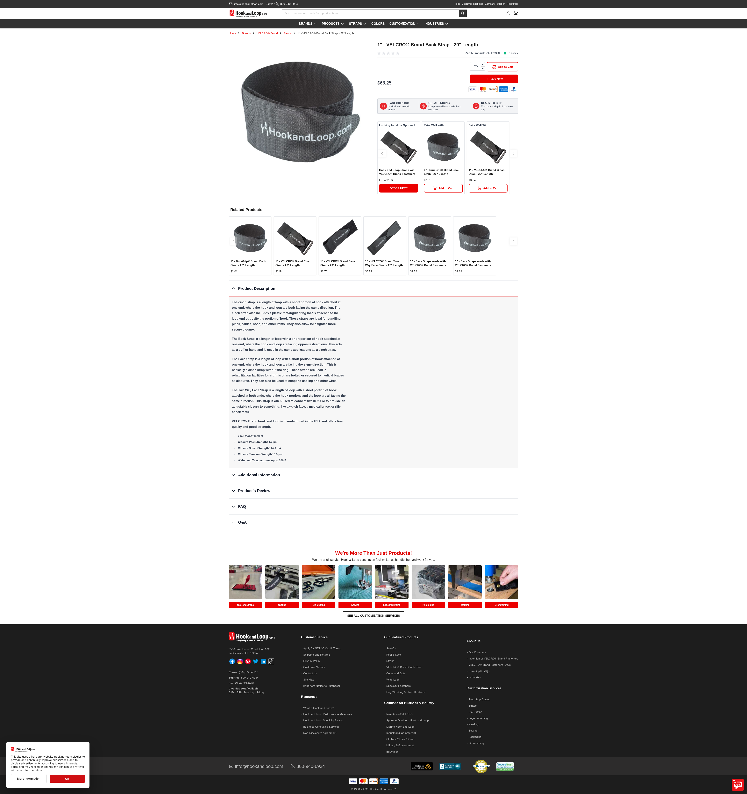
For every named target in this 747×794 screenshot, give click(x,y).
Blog (457, 4)
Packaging (428, 605)
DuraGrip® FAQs (479, 671)
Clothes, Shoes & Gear (400, 739)
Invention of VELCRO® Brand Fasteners (493, 658)
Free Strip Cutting (479, 699)
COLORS (378, 23)
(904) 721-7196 (248, 672)
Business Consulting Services (321, 726)
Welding (465, 605)
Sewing (355, 605)
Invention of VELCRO (399, 714)
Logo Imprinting (391, 605)
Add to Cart (446, 188)
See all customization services (373, 615)
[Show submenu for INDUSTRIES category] (447, 24)
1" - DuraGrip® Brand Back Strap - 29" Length (441, 171)
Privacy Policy (311, 660)
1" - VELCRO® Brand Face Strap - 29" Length (337, 263)
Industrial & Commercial (401, 732)
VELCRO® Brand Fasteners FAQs (490, 664)
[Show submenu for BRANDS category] (315, 24)
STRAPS (355, 23)
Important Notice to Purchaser (321, 685)
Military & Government (400, 745)
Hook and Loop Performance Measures (327, 714)
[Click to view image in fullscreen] (299, 110)
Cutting (282, 605)
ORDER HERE (399, 188)
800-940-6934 (250, 677)
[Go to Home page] (248, 13)
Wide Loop (393, 679)
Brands (246, 33)
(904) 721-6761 (244, 683)
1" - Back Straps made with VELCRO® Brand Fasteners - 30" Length (429, 263)
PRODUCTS (331, 23)
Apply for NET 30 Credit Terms (322, 648)
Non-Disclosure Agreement (319, 732)
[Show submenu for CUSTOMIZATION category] (418, 24)
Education (392, 751)
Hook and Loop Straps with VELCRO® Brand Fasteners (397, 171)
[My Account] (508, 13)
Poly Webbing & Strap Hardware (406, 692)
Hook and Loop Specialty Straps (323, 720)
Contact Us (310, 673)
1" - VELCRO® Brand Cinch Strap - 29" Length (487, 171)
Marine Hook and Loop (400, 726)
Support (501, 4)
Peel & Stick (393, 654)
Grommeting (502, 605)
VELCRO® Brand (267, 33)
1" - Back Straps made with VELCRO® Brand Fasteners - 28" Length (474, 263)
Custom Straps (245, 605)
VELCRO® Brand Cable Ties (403, 667)
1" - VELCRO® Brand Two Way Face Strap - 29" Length (384, 263)
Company (490, 4)
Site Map (308, 679)
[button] (389, 53)
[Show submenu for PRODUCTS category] (342, 24)
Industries (475, 677)
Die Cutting (319, 605)
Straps (288, 33)
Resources (512, 4)
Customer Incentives (472, 4)
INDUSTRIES (434, 23)
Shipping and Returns (316, 654)
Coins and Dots (395, 673)
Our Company (477, 652)
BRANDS (305, 23)
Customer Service (314, 667)
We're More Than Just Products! (373, 553)
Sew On (391, 648)
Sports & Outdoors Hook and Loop (407, 720)
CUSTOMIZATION (402, 23)
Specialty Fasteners (398, 685)
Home (232, 33)
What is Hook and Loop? (318, 708)
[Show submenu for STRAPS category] (365, 24)
